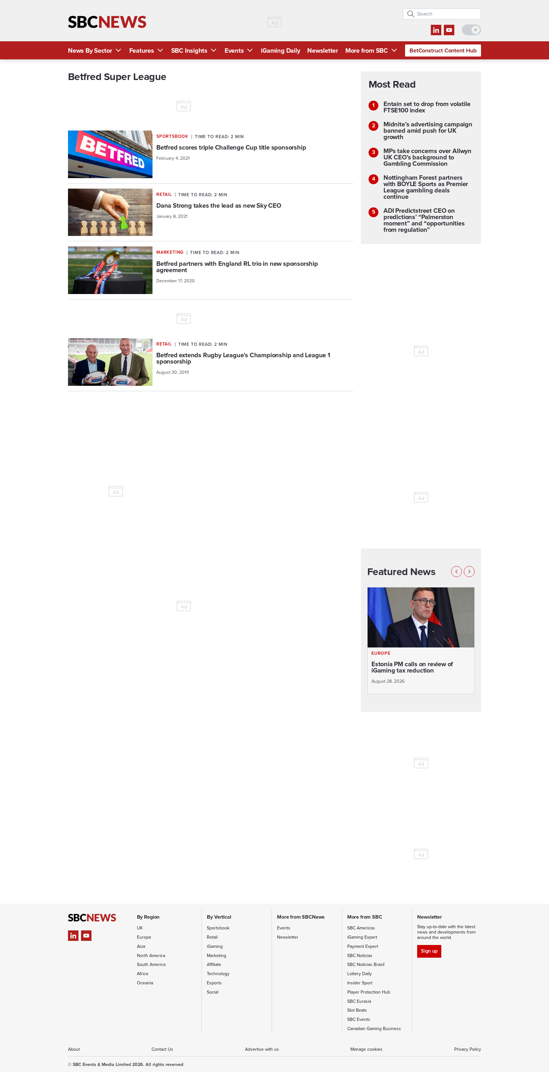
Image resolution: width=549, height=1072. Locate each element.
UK (140, 928)
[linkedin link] (436, 30)
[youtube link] (449, 30)
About (74, 1049)
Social (212, 992)
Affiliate (214, 964)
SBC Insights (189, 50)
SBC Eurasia (359, 1001)
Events (234, 50)
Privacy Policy (467, 1049)
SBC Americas (361, 928)
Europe (144, 937)
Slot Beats (357, 1010)
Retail (212, 937)
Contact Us (162, 1049)
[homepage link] (107, 22)
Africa (142, 973)
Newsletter (322, 50)
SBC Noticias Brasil (365, 964)
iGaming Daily (280, 50)
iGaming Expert (362, 937)
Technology (218, 973)
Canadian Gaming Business (374, 1028)
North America (151, 955)
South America (151, 964)
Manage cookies (366, 1049)
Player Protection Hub (368, 992)
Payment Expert (362, 946)
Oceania (145, 983)
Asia (141, 946)
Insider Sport (359, 983)
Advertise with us (262, 1049)
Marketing (216, 955)
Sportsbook (218, 928)
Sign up (429, 951)
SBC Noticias (359, 955)
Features (141, 50)
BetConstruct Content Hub (443, 50)
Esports (214, 983)
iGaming (215, 946)
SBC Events (358, 1019)
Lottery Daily (359, 973)
